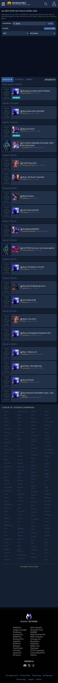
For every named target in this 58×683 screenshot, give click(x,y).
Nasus (33, 418)
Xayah (47, 508)
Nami (33, 415)
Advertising (36, 675)
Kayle (20, 473)
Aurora (6, 453)
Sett (32, 522)
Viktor (47, 491)
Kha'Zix (20, 484)
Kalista (20, 456)
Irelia (19, 422)
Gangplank (8, 539)
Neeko (33, 425)
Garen (6, 542)
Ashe (6, 446)
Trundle (47, 446)
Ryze (33, 505)
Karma (20, 459)
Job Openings (48, 675)
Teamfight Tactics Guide (29, 566)
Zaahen (47, 535)
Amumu (7, 432)
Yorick (47, 525)
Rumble (34, 502)
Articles (39, 679)
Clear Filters (50, 28)
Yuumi (47, 532)
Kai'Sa (20, 453)
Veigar (47, 473)
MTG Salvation (36, 628)
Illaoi (19, 418)
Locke (20, 515)
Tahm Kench (49, 422)
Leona (20, 504)
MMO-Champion (36, 637)
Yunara (47, 528)
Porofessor (17, 632)
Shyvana (34, 533)
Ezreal (6, 522)
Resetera (16, 646)
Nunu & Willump (34, 440)
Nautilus (34, 422)
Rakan (33, 472)
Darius (6, 497)
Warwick (48, 501)
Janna (20, 429)
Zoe (46, 556)
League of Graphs (20, 630)
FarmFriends (18, 648)
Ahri (5, 415)
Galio (6, 535)
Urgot (47, 463)
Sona (33, 553)
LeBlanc (20, 497)
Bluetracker (34, 641)
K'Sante (20, 449)
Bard (6, 459)
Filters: (5, 28)
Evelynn (7, 518)
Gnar (6, 546)
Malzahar (21, 532)
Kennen (20, 480)
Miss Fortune (20, 550)
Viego (47, 487)
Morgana (21, 558)
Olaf (32, 444)
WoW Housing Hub (37, 634)
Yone (46, 522)
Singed (33, 536)
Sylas (46, 415)
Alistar (6, 425)
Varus (47, 466)
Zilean (47, 552)
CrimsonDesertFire (37, 653)
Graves (6, 552)
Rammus (34, 475)
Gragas (7, 549)
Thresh (47, 439)
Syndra (47, 418)
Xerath (47, 511)
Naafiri (33, 411)
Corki (6, 494)
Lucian (20, 518)
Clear (50, 23)
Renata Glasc (33, 487)
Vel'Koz (47, 477)
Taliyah (47, 425)
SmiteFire (17, 641)
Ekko (6, 511)
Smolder (34, 550)
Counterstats (18, 634)
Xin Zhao (48, 515)
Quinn (33, 468)
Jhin (19, 442)
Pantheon (34, 455)
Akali (6, 418)
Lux (19, 525)
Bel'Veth (7, 463)
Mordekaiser (22, 555)
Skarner (34, 546)
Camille (7, 484)
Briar (6, 477)
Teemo (47, 435)
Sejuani (34, 512)
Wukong (48, 504)
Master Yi (21, 539)
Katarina (21, 470)
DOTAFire (17, 644)
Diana (6, 501)
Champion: (6, 23)
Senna (33, 515)
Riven (33, 498)
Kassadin (21, 466)
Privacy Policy (25, 675)
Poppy (33, 458)
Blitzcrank (7, 466)
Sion (32, 540)
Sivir (32, 543)
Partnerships (21, 679)
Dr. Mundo (8, 504)
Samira (33, 508)
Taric (46, 432)
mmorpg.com (35, 639)
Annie (6, 439)
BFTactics (17, 655)
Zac (46, 539)
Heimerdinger (23, 411)
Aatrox (6, 411)
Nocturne (34, 435)
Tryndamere (49, 449)
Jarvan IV (21, 432)
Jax (19, 435)
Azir (5, 456)
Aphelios (7, 442)
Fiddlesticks (8, 525)
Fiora (6, 528)
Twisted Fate (49, 453)
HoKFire (33, 655)
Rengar (33, 495)
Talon (47, 429)
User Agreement (12, 675)
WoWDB (33, 632)
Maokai (20, 535)
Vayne (47, 470)
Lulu (19, 522)
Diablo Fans (35, 646)
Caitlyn (6, 480)
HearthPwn (34, 644)
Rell (32, 482)
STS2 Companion (37, 650)
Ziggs (47, 549)
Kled (19, 491)
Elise (6, 515)
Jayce (19, 439)
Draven (7, 508)
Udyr (46, 459)
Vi (45, 484)
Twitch (47, 456)
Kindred (20, 487)
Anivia (6, 435)
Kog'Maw (21, 494)
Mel (19, 542)
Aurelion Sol (8, 449)
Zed (46, 542)
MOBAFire (17, 628)
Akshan (7, 422)
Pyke (33, 462)
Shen (33, 529)
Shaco (33, 526)
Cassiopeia (8, 487)
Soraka (33, 557)
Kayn (19, 477)
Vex (46, 480)
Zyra (46, 559)
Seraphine (35, 519)
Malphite (21, 528)
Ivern (19, 425)
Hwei (19, 415)
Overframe (34, 648)
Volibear (48, 497)
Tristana (48, 442)
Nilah (33, 432)
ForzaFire (16, 650)
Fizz (5, 532)
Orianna (34, 448)
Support (31, 679)
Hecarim (7, 559)
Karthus (20, 463)
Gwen (6, 556)
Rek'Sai (33, 479)
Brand (6, 470)
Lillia (19, 508)
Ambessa (7, 429)
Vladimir (48, 494)
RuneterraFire (18, 639)
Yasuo (47, 518)
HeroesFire (17, 653)
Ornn (33, 451)
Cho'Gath (7, 491)
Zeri (46, 546)
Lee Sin (20, 501)
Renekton (34, 491)
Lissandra (21, 511)
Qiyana (33, 465)
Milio (19, 546)
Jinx (19, 446)
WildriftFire (17, 637)
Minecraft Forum (36, 630)
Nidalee (34, 429)
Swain (47, 411)
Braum (6, 473)
